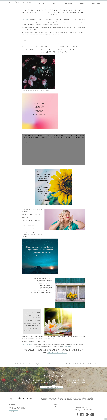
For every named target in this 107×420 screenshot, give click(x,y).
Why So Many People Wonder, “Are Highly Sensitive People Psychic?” (79, 363)
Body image (25, 19)
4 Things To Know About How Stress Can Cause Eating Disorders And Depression (31, 364)
